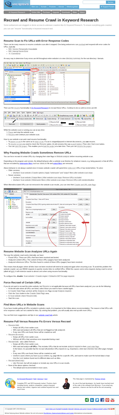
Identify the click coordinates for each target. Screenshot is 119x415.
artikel (105, 409)
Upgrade (56, 12)
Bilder (75, 12)
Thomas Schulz (100, 379)
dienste (71, 409)
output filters (57, 163)
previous (40, 379)
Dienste (61, 7)
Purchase (46, 12)
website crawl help (46, 315)
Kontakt (43, 7)
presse (89, 409)
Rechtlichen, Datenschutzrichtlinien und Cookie (59, 413)
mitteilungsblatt (97, 409)
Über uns (34, 7)
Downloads (66, 12)
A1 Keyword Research (17, 12)
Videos (82, 12)
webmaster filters (26, 163)
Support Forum (108, 7)
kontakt (58, 409)
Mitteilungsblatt (72, 7)
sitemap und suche (80, 409)
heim (47, 409)
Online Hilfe (36, 12)
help (34, 379)
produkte (65, 409)
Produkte (52, 7)
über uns (52, 409)
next (46, 379)
